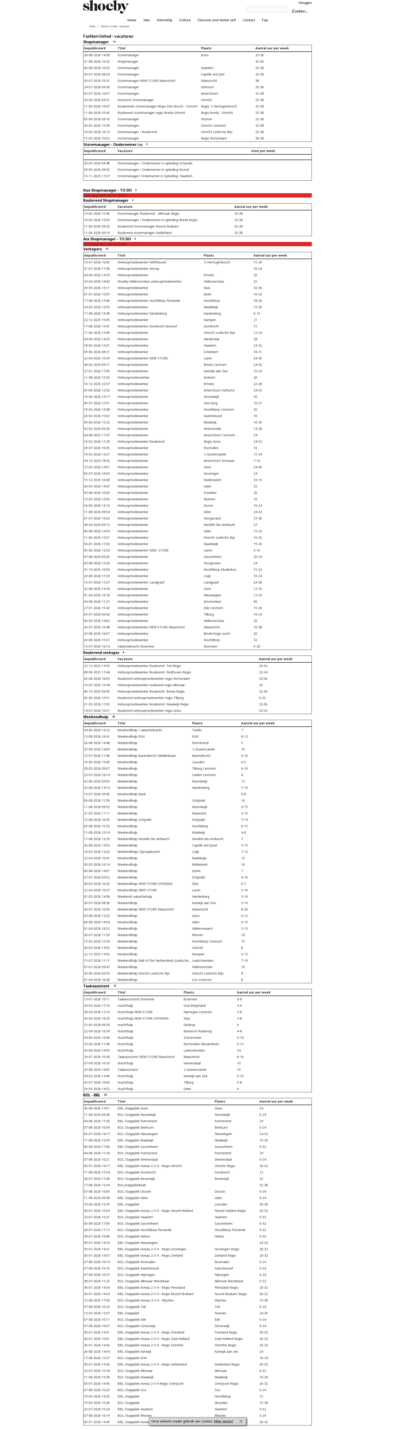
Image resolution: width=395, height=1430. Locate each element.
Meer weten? (224, 1421)
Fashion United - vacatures (115, 26)
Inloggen (305, 2)
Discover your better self (217, 20)
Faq (265, 20)
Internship (164, 20)
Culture (185, 20)
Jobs (146, 20)
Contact (249, 20)
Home (131, 20)
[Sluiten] (241, 1421)
